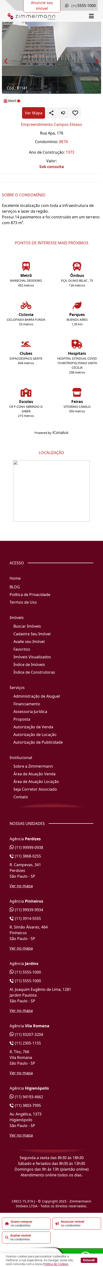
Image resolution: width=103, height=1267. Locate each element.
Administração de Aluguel (36, 696)
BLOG (15, 587)
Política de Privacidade (30, 594)
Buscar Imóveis (27, 626)
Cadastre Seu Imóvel (32, 633)
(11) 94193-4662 (28, 1096)
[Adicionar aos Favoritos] (75, 113)
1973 (70, 152)
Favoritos (21, 649)
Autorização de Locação (35, 734)
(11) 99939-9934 (28, 909)
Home (15, 578)
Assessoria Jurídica (30, 711)
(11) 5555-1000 (27, 972)
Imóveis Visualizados (32, 657)
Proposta (21, 719)
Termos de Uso (23, 602)
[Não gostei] (63, 113)
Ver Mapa (33, 113)
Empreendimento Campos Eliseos (51, 124)
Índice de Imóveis (29, 664)
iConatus (60, 432)
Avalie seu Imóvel (29, 641)
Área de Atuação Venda (34, 774)
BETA (63, 141)
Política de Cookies (55, 1264)
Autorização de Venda (33, 727)
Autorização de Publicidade (38, 742)
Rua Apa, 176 (51, 133)
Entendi (89, 1260)
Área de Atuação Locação (36, 781)
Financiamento (26, 703)
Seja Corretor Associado (35, 789)
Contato (20, 797)
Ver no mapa (21, 885)
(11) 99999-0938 (28, 847)
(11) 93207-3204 (28, 1034)
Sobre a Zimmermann (33, 766)
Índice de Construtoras (34, 672)
